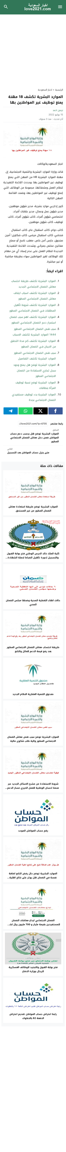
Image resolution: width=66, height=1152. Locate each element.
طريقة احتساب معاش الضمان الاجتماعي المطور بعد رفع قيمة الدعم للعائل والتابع (33, 649)
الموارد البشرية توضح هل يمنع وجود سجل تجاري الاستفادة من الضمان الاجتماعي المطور (34, 370)
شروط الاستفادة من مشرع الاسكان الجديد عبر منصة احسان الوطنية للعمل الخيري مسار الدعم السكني (33, 788)
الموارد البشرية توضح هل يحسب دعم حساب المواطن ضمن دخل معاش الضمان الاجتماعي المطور (34, 436)
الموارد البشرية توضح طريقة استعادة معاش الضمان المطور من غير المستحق (33, 508)
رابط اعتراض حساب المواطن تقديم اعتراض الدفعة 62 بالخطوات (33, 1016)
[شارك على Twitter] (40, 411)
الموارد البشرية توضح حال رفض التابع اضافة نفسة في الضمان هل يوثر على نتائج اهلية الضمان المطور (33, 877)
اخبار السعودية (45, 90)
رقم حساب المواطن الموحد (33, 830)
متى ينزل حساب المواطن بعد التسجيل (28, 451)
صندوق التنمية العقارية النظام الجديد (33, 694)
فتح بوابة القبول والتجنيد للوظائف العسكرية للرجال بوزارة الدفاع (33, 969)
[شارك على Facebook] (55, 411)
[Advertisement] (33, 49)
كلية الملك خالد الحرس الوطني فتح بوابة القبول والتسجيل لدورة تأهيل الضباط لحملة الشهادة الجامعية (33, 557)
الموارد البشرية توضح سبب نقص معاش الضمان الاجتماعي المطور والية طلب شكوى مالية (33, 739)
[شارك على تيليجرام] (10, 411)
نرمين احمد (58, 110)
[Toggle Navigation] (61, 7)
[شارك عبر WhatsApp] (25, 411)
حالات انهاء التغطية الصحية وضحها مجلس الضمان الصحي (33, 602)
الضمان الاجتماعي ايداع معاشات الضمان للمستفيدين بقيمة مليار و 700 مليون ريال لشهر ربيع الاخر (33, 924)
